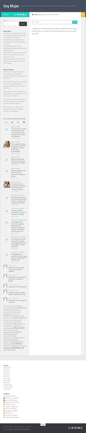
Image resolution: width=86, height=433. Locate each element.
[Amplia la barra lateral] (83, 14)
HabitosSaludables (7, 324)
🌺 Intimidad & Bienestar (10, 400)
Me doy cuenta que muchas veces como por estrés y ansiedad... (16, 269)
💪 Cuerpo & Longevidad (17, 208)
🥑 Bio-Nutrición (15, 126)
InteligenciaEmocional (19, 324)
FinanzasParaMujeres (16, 320)
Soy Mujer (11, 6)
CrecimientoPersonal (18, 316)
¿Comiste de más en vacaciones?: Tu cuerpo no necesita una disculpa (18, 212)
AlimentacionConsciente (8, 306)
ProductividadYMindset (10, 336)
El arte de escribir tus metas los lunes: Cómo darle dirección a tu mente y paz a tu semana (14, 42)
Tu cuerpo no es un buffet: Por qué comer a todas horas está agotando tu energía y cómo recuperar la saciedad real (14, 35)
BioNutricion (7, 316)
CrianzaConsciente (7, 318)
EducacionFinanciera (7, 320)
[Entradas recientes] (6, 122)
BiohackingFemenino (15, 314)
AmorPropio (18, 306)
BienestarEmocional (16, 310)
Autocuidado (15, 308)
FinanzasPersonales (7, 322)
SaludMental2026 (7, 345)
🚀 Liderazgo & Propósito (10, 411)
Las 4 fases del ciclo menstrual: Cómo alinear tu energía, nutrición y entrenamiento (13, 109)
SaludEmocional (7, 342)
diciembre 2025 (7, 385)
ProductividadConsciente (10, 334)
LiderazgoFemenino (8, 326)
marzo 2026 (6, 378)
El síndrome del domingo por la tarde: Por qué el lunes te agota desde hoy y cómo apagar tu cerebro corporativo (18, 242)
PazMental (18, 332)
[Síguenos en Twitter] (18, 15)
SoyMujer (7, 348)
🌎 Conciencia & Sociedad (10, 398)
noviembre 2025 (8, 387)
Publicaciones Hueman (24, 429)
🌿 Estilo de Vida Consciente (11, 402)
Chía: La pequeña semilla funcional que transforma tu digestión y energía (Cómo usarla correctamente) (18, 147)
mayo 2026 (6, 374)
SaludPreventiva (22, 345)
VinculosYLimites (9, 350)
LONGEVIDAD (6, 328)
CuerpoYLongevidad (18, 318)
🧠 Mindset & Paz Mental (10, 415)
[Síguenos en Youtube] (23, 15)
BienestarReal (6, 314)
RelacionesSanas (20, 338)
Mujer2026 (19, 328)
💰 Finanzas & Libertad (17, 195)
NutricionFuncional (8, 332)
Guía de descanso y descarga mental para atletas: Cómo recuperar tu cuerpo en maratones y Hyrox (14, 55)
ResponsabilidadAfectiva (10, 340)
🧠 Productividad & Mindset (18, 220)
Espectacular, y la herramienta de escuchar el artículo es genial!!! (17, 279)
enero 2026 (6, 382)
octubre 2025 (7, 389)
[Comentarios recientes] (18, 122)
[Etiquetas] (24, 122)
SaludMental (16, 344)
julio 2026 (6, 370)
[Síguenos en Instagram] (15, 15)
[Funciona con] (10, 429)
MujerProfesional (7, 330)
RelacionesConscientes (9, 338)
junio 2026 (6, 372)
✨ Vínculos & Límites (9, 396)
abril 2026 (6, 376)
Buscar (5, 20)
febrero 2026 (7, 380)
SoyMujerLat (17, 347)
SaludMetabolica (14, 345)
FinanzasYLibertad (16, 322)
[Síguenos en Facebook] (20, 15)
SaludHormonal (7, 344)
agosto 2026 (6, 368)
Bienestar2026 (7, 310)
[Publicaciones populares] (12, 122)
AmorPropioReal (7, 308)
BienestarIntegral (16, 312)
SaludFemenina (17, 342)
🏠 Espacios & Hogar (9, 404)
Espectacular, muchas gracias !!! (18, 287)
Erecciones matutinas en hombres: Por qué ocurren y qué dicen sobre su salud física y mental (14, 61)
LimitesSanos (17, 326)
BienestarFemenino (7, 312)
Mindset (11, 328)
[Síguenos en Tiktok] (26, 15)
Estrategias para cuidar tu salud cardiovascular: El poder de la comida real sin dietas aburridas (14, 48)
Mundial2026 (15, 330)
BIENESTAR (23, 308)
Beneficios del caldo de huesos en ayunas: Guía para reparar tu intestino (18, 161)
